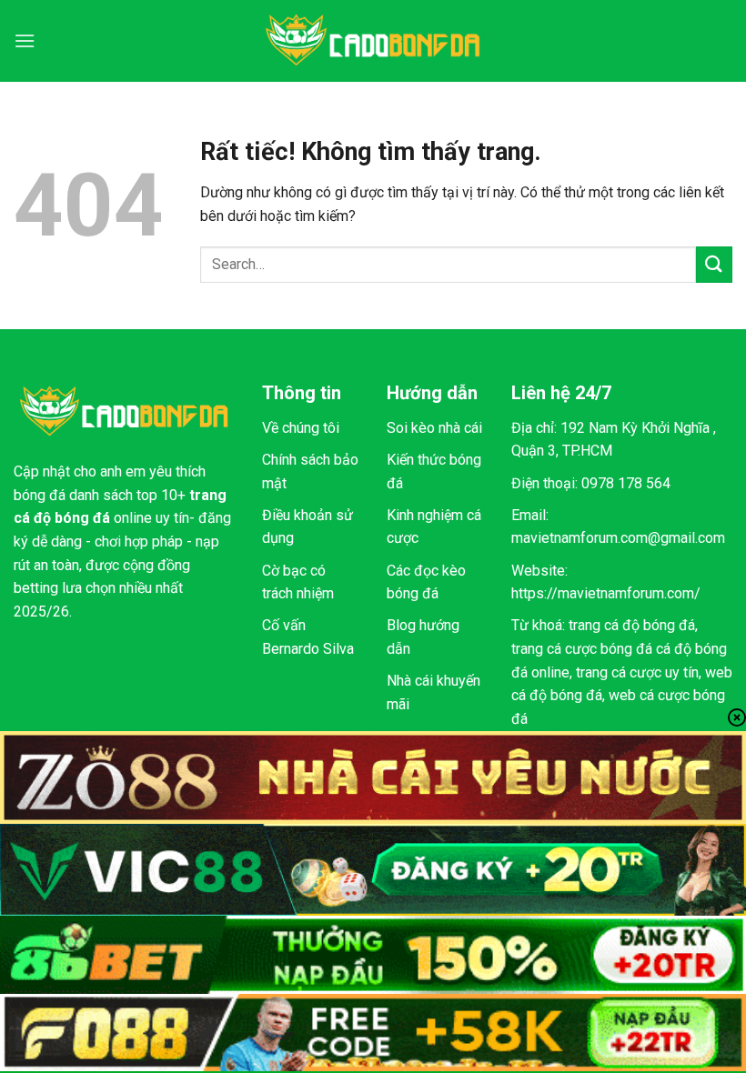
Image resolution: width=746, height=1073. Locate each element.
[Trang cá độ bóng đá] (373, 40)
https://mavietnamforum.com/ (606, 593)
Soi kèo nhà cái (434, 427)
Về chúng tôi (300, 427)
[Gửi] (714, 264)
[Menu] (24, 40)
